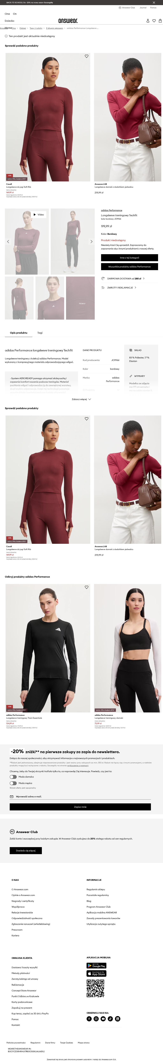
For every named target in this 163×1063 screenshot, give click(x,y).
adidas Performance (111, 210)
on (15, 13)
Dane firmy (50, 1043)
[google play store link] (96, 966)
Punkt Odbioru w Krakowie (25, 996)
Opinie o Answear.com (23, 895)
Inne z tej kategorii (129, 257)
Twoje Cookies (66, 1043)
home (8, 27)
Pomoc (15, 1019)
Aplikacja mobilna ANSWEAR (102, 912)
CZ (15, 1051)
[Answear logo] (68, 21)
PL (27, 1051)
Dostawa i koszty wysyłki (25, 967)
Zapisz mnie (80, 806)
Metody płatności (21, 973)
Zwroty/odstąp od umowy (25, 978)
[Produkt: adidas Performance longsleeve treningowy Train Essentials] (48, 648)
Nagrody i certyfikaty (23, 901)
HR (20, 1051)
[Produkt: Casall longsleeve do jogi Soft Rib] (48, 117)
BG (9, 1051)
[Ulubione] (154, 21)
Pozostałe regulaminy (98, 895)
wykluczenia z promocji (77, 765)
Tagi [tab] (40, 332)
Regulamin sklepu (96, 889)
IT (25, 1051)
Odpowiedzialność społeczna (27, 918)
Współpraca (18, 906)
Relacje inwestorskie (22, 912)
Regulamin (35, 1043)
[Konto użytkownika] (148, 21)
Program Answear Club (99, 906)
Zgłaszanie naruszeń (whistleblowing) (31, 924)
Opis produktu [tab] (18, 332)
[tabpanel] (81, 369)
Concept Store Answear (24, 990)
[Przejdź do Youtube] (103, 1019)
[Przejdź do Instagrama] (96, 1019)
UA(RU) (41, 1051)
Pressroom (17, 929)
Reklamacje (18, 984)
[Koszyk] (160, 21)
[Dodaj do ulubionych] (86, 56)
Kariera (15, 935)
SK (34, 1051)
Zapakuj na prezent (22, 1007)
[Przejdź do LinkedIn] (117, 1019)
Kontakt (16, 1025)
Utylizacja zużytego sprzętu (101, 924)
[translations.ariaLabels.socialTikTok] (110, 1019)
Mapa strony (84, 1043)
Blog (89, 901)
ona (7, 13)
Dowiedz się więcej (25, 850)
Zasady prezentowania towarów (103, 918)
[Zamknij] (153, 2)
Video (41, 214)
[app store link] (96, 973)
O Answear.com (20, 889)
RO (29, 1051)
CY (12, 1051)
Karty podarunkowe (22, 1002)
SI (32, 1051)
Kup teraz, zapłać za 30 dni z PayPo (30, 1013)
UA (36, 1051)
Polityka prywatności (16, 1043)
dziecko (9, 20)
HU (23, 1051)
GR (17, 1051)
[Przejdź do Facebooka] (89, 1019)
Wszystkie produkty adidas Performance (129, 266)
